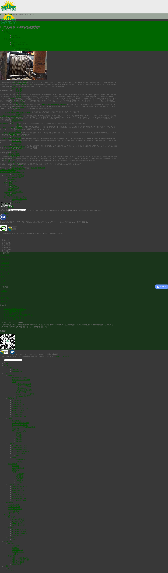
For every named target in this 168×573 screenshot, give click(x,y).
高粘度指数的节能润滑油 (12, 313)
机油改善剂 (12, 537)
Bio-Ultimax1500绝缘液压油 (25, 394)
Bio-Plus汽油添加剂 (18, 519)
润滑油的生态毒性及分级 (19, 199)
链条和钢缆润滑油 (17, 120)
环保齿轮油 (19, 90)
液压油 (14, 46)
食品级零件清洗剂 (18, 412)
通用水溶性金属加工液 (19, 486)
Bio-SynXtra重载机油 (18, 174)
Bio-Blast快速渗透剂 (18, 453)
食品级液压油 (16, 402)
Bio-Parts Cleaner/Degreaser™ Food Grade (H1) (16, 112)
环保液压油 (5, 266)
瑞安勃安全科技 (16, 37)
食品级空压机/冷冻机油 (20, 408)
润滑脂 (10, 181)
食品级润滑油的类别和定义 (9, 172)
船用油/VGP (5, 273)
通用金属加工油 (17, 492)
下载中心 (14, 193)
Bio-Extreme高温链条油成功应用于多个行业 (19, 315)
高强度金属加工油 (17, 142)
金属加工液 (5, 270)
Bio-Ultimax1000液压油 (22, 48)
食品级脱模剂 (16, 406)
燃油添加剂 (11, 162)
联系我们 (7, 566)
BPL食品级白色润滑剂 (19, 449)
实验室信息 (5, 298)
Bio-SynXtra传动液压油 (18, 176)
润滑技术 (34, 168)
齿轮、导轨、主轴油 (18, 88)
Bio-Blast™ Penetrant (7, 127)
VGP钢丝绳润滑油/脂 (14, 155)
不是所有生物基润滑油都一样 (14, 317)
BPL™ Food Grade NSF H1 (9, 123)
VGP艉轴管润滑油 (13, 153)
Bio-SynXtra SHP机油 (19, 529)
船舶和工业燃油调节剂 (18, 169)
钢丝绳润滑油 (12, 464)
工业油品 (7, 39)
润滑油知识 (15, 548)
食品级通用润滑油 (18, 404)
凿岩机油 (19, 441)
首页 (1, 14)
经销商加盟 (12, 570)
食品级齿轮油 (16, 400)
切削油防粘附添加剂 (19, 500)
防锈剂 (14, 111)
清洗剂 (10, 190)
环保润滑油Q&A (16, 190)
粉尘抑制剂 (19, 114)
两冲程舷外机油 (13, 513)
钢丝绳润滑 (41, 168)
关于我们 (7, 32)
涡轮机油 (19, 439)
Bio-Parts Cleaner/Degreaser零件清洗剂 (53, 104)
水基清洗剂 (19, 130)
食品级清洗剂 (20, 478)
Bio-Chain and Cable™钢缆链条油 (11, 146)
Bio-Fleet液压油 (21, 388)
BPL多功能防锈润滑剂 (19, 445)
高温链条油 (5, 259)
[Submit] (4, 362)
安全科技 (4, 301)
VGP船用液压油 (12, 151)
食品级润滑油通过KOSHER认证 (15, 309)
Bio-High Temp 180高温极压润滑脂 (23, 427)
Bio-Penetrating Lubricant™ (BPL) (12, 116)
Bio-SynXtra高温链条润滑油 (20, 44)
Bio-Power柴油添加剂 (18, 165)
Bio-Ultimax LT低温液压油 (24, 390)
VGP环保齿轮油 (13, 511)
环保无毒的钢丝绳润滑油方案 (14, 311)
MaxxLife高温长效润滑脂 (19, 81)
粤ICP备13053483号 (63, 356)
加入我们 (11, 568)
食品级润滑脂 (16, 421)
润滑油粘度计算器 (17, 200)
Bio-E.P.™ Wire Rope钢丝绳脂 (10, 138)
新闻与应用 (8, 541)
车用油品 (7, 192)
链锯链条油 (15, 121)
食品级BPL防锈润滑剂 (18, 102)
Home (6, 30)
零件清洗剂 (19, 476)
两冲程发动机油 (17, 535)
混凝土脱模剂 (20, 460)
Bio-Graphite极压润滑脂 (20, 425)
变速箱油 (14, 181)
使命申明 (10, 34)
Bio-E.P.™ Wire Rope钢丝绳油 (10, 133)
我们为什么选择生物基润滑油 (14, 319)
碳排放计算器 (16, 202)
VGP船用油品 (8, 150)
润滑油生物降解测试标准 (19, 197)
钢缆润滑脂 (15, 466)
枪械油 (18, 455)
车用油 (3, 277)
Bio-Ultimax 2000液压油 (23, 49)
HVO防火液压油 (21, 392)
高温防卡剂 (15, 429)
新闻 (2, 294)
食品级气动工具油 (18, 410)
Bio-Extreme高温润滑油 (19, 42)
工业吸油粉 (19, 482)
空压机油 (18, 93)
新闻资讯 (7, 198)
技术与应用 (8, 14)
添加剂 (3, 281)
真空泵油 (18, 91)
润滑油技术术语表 (17, 192)
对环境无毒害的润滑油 (8, 170)
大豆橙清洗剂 (20, 125)
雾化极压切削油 (16, 144)
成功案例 (4, 291)
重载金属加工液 (17, 488)
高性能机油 (12, 527)
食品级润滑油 (12, 177)
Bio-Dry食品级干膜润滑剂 (20, 451)
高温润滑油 (11, 41)
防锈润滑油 (5, 263)
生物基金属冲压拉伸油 (19, 498)
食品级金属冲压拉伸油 (19, 416)
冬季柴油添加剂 (17, 523)
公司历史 (14, 35)
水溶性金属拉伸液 (18, 490)
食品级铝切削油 (17, 414)
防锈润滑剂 (12, 186)
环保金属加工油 (13, 188)
